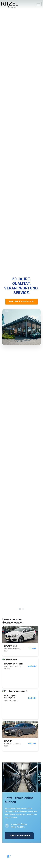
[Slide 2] (23, 609)
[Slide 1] (20, 609)
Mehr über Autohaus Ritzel (22, 301)
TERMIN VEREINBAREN (19, 836)
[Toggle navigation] (38, 4)
